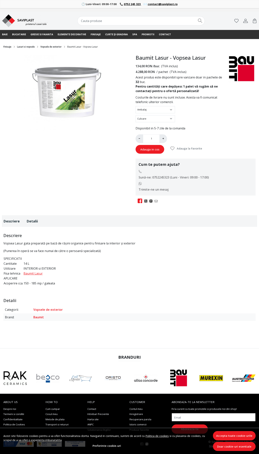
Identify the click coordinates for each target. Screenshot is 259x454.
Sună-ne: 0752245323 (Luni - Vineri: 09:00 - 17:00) (174, 177)
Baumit (38, 317)
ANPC (90, 424)
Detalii (32, 221)
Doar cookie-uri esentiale (234, 446)
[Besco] (48, 385)
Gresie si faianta (42, 34)
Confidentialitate (13, 419)
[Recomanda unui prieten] (157, 201)
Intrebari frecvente (98, 414)
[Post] (146, 201)
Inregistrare (136, 414)
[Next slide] (249, 378)
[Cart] (254, 21)
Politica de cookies (157, 436)
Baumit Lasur (33, 273)
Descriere (11, 221)
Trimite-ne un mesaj (154, 189)
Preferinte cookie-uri (107, 446)
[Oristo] (113, 385)
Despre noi (9, 409)
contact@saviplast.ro (163, 4)
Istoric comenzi (138, 424)
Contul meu (136, 409)
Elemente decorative (72, 34)
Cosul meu (52, 414)
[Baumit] (178, 385)
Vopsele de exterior (51, 46)
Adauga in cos (149, 149)
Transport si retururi (57, 424)
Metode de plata (55, 419)
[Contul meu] (245, 21)
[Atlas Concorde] (146, 385)
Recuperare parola (140, 419)
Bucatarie (19, 34)
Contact (165, 34)
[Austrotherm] (244, 385)
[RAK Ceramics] (15, 385)
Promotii (148, 34)
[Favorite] (236, 21)
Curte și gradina (116, 34)
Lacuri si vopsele (26, 46)
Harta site (93, 419)
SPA (134, 34)
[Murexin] (211, 385)
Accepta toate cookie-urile (234, 436)
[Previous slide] (9, 378)
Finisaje (96, 34)
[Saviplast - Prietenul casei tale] (25, 21)
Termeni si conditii (13, 414)
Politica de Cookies (14, 424)
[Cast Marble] (80, 385)
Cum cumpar (53, 409)
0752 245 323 (132, 4)
